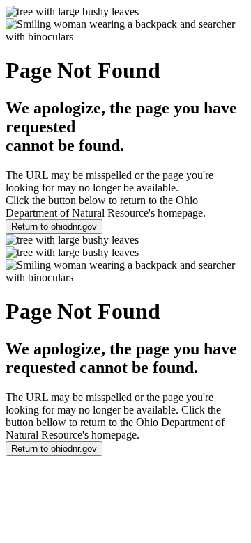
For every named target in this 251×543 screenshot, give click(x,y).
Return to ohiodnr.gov (54, 226)
